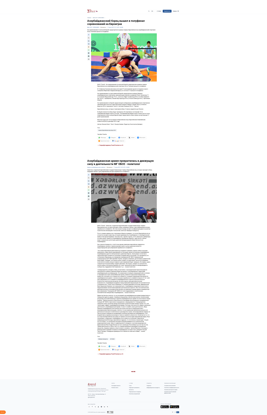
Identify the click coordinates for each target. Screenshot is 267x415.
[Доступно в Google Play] (174, 406)
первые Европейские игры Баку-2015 (107, 130)
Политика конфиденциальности (171, 387)
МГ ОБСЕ (112, 339)
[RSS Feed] (107, 407)
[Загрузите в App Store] (165, 406)
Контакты (131, 389)
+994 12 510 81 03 (91, 395)
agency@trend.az (91, 397)
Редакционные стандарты (135, 391)
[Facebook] (92, 407)
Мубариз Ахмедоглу (103, 339)
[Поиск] (148, 11)
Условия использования (169, 385)
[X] (95, 407)
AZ (175, 412)
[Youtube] (98, 407)
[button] (88, 34)
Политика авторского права (170, 389)
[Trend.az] (92, 11)
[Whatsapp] (89, 407)
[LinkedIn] (104, 407)
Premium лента (114, 387)
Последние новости (115, 385)
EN (172, 412)
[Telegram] (101, 407)
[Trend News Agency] (92, 384)
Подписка (149, 385)
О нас (130, 385)
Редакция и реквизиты (134, 387)
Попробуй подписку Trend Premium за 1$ (111, 145)
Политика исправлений (134, 393)
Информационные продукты (153, 387)
